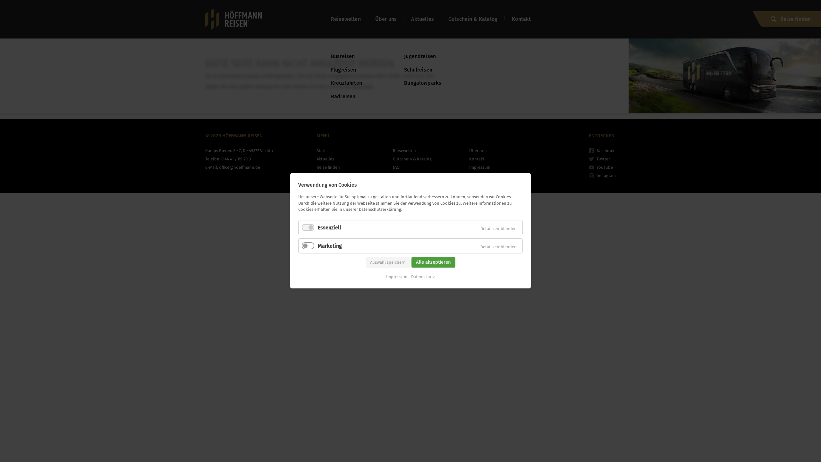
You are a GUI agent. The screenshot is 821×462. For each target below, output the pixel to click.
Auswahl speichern (388, 262)
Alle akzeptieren (433, 262)
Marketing (330, 246)
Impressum (396, 277)
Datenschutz (423, 277)
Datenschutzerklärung (380, 209)
